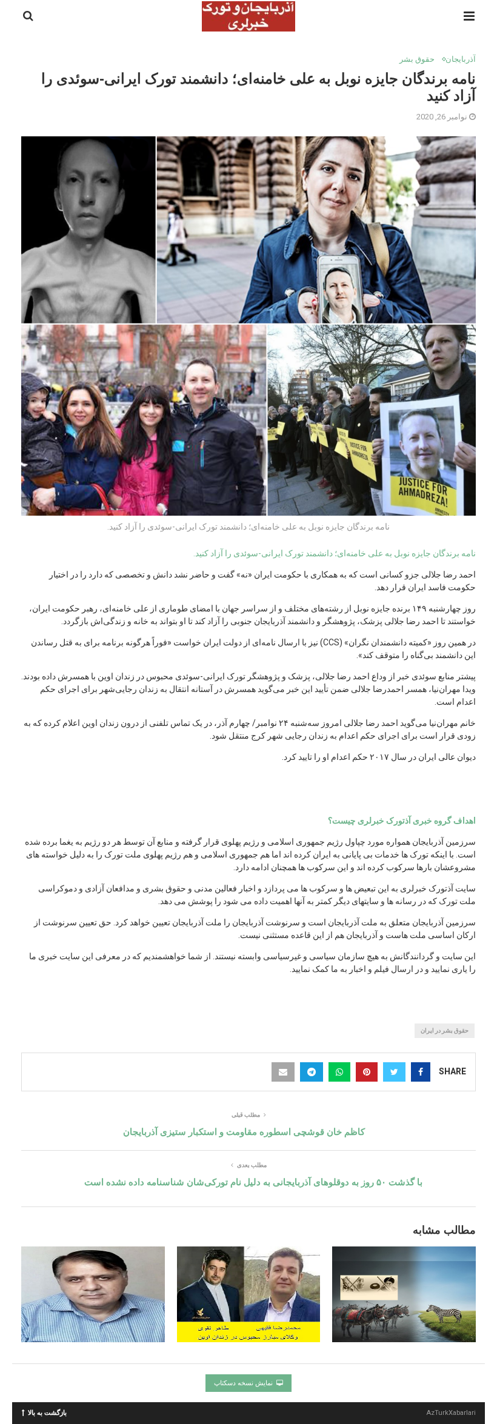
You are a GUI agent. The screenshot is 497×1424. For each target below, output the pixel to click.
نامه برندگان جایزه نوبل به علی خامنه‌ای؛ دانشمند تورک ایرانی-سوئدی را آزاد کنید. (334, 553)
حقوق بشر (417, 59)
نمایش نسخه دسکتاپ (244, 1383)
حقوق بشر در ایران (445, 1030)
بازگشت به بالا (47, 1412)
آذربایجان (460, 59)
